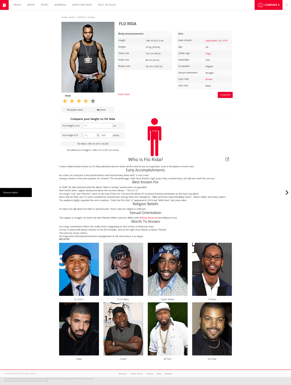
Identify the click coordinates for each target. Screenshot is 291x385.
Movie (31, 4)
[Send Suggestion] (227, 159)
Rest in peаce (107, 4)
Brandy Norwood (148, 217)
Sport (45, 4)
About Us (123, 373)
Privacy (149, 373)
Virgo (208, 53)
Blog (159, 373)
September (211, 40)
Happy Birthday (82, 4)
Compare (271, 4)
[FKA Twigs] (287, 192)
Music (17, 4)
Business (60, 4)
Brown (209, 79)
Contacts (168, 373)
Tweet (120, 94)
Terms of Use (136, 373)
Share (127, 94)
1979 (224, 40)
